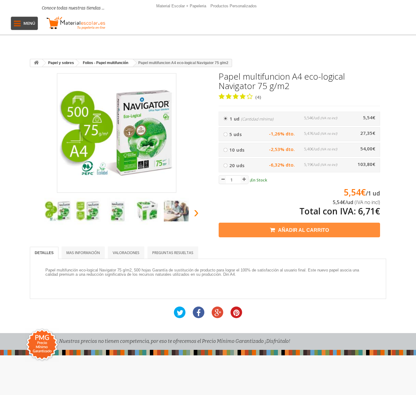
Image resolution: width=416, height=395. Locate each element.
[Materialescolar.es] (76, 22)
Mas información (83, 252)
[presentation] (37, 214)
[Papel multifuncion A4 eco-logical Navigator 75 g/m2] (58, 211)
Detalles (44, 253)
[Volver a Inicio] (36, 63)
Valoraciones (126, 252)
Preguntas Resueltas (172, 252)
